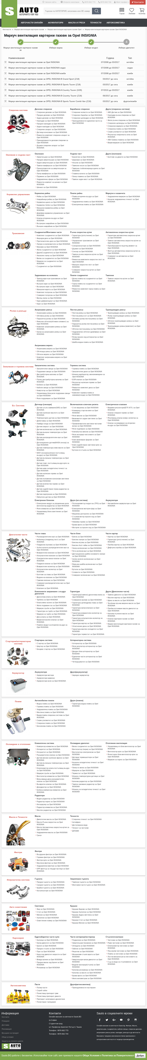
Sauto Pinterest (128, 1020)
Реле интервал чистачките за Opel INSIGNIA (86, 436)
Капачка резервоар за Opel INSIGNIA (87, 970)
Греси (39, 835)
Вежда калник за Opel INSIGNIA (49, 960)
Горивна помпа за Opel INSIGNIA (85, 369)
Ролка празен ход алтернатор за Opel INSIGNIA (87, 338)
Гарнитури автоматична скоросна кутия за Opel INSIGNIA (124, 236)
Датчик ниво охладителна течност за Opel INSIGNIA (52, 469)
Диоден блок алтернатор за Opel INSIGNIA (85, 652)
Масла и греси (76, 22)
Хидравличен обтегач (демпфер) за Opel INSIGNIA (89, 333)
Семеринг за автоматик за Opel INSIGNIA (120, 257)
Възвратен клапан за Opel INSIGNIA (51, 784)
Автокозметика (116, 22)
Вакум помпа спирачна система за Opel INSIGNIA (53, 716)
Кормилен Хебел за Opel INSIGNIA (51, 205)
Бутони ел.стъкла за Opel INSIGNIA (86, 450)
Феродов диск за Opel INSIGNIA (49, 238)
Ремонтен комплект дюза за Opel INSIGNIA (85, 389)
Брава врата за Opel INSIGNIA (84, 525)
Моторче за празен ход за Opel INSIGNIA (89, 528)
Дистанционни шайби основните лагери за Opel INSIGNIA (88, 555)
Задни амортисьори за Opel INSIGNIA (52, 163)
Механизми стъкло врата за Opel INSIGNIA (85, 955)
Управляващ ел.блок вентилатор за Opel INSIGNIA (124, 747)
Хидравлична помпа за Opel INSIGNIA (87, 202)
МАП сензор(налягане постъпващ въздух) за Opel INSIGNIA (51, 454)
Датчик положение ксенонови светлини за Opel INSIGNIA (53, 480)
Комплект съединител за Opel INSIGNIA (53, 235)
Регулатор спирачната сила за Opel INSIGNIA (122, 136)
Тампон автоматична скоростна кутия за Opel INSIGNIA (124, 242)
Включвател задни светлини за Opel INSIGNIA (87, 420)
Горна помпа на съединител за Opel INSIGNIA (87, 285)
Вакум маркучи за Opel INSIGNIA (121, 143)
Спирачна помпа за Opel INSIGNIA (122, 129)
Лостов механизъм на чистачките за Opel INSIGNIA (122, 958)
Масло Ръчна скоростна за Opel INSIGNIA (50, 823)
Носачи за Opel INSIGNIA (82, 163)
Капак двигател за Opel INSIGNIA (50, 943)
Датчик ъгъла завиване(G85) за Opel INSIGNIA (52, 409)
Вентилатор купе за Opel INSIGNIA (122, 752)
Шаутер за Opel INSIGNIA (47, 646)
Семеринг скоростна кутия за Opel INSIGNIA (86, 271)
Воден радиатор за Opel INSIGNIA (51, 799)
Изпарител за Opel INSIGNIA (48, 749)
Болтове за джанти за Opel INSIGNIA (123, 157)
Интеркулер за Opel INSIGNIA (49, 804)
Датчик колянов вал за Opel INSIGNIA (52, 429)
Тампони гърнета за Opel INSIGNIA (86, 882)
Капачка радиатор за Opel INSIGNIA (86, 781)
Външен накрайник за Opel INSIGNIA (52, 226)
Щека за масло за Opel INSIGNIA (121, 600)
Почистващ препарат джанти (49, 996)
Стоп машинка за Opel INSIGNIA (85, 408)
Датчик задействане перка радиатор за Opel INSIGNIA (53, 490)
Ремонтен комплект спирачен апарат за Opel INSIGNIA (53, 136)
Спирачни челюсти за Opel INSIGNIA (87, 112)
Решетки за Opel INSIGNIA (83, 952)
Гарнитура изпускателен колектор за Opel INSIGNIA (87, 619)
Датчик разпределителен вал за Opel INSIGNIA (52, 438)
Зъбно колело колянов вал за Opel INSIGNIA (86, 560)
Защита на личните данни (12, 1041)
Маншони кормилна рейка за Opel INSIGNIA (51, 209)
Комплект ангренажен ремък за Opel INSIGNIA (52, 328)
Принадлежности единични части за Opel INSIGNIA (87, 122)
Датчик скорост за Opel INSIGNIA (50, 427)
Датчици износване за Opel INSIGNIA (52, 132)
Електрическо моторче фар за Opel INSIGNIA (86, 510)
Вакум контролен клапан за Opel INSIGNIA (50, 621)
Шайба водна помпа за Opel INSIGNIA (87, 342)
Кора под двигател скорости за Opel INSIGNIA (51, 955)
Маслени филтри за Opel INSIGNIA (51, 863)
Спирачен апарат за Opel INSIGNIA (51, 129)
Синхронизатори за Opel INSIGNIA (86, 246)
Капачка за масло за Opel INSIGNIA (86, 973)
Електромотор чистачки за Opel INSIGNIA (121, 947)
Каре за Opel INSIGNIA (46, 304)
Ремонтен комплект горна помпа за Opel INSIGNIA (88, 290)
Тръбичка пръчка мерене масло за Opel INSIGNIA (124, 604)
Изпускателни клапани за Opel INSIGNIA (53, 556)
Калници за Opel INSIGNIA (47, 940)
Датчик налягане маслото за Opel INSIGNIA (50, 414)
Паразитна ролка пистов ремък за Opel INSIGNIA (88, 325)
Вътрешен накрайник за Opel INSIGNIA (53, 223)
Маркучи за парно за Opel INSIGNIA (122, 760)
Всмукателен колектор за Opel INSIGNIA (53, 567)
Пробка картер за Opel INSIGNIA (121, 545)
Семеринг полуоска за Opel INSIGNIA (52, 295)
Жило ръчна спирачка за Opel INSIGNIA (124, 120)
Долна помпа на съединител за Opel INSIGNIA (87, 280)
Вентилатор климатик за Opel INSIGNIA (53, 776)
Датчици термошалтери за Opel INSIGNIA (85, 758)
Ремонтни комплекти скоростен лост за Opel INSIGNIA (88, 261)
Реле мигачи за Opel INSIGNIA (84, 416)
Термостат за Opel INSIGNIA (83, 773)
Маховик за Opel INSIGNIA (47, 247)
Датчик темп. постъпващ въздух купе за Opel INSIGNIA (53, 464)
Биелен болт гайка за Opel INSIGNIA (87, 545)
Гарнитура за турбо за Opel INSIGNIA (52, 611)
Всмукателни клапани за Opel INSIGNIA (53, 553)
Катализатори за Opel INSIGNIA (50, 891)
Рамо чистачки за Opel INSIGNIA (121, 943)
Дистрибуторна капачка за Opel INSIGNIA (50, 375)
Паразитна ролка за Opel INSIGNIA (51, 319)
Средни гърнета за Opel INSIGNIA (50, 885)
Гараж (121, 13)
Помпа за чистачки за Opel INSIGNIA (122, 954)
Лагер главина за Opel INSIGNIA (85, 176)
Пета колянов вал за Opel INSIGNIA (86, 551)
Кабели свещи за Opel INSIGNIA (50, 388)
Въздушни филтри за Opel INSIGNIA (51, 854)
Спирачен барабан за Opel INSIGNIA (87, 115)
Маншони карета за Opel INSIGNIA (51, 289)
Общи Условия (91, 1055)
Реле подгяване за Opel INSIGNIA (85, 429)
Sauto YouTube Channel (121, 1020)
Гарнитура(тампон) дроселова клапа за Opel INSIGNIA (88, 596)
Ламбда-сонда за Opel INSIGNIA (50, 424)
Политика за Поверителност (118, 1055)
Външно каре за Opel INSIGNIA (49, 284)
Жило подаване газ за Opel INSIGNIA (52, 605)
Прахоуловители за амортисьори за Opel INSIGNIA (51, 169)
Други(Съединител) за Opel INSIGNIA (52, 253)
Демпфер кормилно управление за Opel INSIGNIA (53, 214)
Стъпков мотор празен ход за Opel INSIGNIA (86, 518)
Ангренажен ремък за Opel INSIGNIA (51, 313)
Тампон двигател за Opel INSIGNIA (122, 595)
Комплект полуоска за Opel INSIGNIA (52, 292)
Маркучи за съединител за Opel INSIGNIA (50, 262)
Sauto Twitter (107, 1020)
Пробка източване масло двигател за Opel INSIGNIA (123, 609)
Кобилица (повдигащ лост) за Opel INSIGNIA (51, 541)
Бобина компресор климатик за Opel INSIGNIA (51, 791)
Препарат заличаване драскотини (51, 999)
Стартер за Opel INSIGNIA (47, 643)
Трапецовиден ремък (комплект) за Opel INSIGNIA (124, 327)
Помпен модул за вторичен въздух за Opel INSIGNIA (52, 626)
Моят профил (121, 2)
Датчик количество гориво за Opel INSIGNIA (50, 485)
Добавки (75, 831)
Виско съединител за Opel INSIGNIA (87, 746)
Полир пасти (42, 988)
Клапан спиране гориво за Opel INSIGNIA (120, 414)
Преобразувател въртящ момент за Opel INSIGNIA (122, 247)
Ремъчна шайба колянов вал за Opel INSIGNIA (87, 565)
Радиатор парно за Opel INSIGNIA (51, 802)
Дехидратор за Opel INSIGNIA (49, 787)
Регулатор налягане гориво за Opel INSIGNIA (86, 383)
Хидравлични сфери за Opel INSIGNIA (52, 179)
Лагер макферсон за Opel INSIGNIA (51, 174)
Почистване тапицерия (46, 1002)
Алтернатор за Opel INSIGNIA (84, 643)
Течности (95, 22)
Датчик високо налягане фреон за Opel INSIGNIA (53, 759)
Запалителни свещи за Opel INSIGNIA (52, 369)
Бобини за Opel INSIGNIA (47, 385)
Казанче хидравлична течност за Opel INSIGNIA (123, 200)
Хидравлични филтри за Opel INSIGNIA (53, 866)
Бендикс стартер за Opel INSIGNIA (51, 649)
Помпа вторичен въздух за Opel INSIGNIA (85, 198)
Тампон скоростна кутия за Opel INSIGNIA (121, 280)
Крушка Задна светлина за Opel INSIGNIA (85, 916)
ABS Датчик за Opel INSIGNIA (119, 112)
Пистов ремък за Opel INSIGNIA (85, 313)
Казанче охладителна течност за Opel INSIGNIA (88, 763)
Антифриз (76, 822)
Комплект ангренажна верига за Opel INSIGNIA (52, 358)
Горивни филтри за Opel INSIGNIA (51, 857)
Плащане (5, 1021)
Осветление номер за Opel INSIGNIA (52, 921)
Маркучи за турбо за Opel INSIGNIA (51, 614)
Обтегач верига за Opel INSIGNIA (50, 354)
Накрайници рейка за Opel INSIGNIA (51, 199)
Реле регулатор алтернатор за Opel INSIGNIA (87, 647)
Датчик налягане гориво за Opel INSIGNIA (50, 475)
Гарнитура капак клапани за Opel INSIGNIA (85, 609)
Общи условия (7, 1037)
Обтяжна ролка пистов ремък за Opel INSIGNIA (87, 320)
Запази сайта (50, 2)
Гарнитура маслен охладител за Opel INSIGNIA (87, 630)
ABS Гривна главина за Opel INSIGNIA (123, 140)
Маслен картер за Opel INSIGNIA (121, 598)
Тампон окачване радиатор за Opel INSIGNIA (86, 785)
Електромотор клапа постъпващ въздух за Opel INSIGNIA (53, 769)
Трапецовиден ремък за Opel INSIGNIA (123, 313)
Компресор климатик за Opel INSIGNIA (52, 746)
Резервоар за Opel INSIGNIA (48, 968)
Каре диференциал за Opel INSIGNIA (52, 301)
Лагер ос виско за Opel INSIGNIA (85, 768)
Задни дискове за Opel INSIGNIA (50, 118)
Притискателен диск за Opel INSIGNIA (52, 241)
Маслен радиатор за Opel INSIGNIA (51, 810)
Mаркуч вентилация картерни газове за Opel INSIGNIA (124, 625)
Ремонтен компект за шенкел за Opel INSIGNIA (52, 183)
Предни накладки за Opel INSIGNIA (51, 124)
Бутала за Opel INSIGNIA (82, 569)
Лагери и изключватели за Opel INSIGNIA (53, 244)
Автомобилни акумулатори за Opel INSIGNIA (122, 504)
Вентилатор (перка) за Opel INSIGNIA (87, 749)
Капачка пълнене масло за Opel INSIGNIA (121, 615)
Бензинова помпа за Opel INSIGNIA (51, 726)
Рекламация (7, 1029)
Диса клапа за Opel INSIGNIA (48, 617)
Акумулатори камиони (46, 678)
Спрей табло (42, 991)
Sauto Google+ (114, 1020)
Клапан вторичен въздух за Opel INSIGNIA (50, 219)
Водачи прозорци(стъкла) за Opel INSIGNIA (86, 966)
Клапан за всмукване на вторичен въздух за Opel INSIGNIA (121, 424)
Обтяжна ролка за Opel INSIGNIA (50, 316)
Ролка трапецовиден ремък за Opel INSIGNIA (122, 317)
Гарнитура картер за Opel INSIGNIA (86, 623)
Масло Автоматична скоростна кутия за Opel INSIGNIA (53, 828)
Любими (132, 13)
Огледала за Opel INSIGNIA (83, 946)
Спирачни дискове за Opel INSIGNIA (51, 112)
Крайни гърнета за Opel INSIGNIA (50, 888)
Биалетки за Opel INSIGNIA (83, 157)
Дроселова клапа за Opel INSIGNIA (51, 597)
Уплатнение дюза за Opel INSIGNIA (86, 626)
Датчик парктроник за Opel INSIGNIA (51, 494)
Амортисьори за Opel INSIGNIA (49, 157)
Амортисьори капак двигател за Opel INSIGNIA (87, 961)
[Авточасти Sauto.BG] (21, 1046)
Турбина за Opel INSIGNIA (47, 600)
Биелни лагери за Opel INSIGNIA (85, 540)
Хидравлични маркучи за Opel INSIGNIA (124, 197)
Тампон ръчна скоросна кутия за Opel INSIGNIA (87, 255)
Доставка (5, 1025)
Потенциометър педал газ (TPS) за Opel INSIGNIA (88, 504)
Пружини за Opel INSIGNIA (47, 176)
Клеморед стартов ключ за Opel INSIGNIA (85, 412)
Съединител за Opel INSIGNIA (49, 266)
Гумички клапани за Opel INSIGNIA (51, 580)
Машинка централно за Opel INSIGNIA (88, 514)
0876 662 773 (89, 2)
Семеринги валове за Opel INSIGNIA (87, 600)
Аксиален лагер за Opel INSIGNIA (50, 256)
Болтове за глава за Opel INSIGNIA (51, 575)
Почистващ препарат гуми (47, 993)
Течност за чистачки (80, 828)
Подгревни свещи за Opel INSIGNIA (51, 372)
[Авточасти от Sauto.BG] (9, 14)
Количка (142, 13)
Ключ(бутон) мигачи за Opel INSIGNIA (87, 432)
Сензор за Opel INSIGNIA (82, 252)
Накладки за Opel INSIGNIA (48, 121)
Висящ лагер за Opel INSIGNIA (49, 298)
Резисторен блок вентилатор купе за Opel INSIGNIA (123, 755)
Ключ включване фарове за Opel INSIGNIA (85, 441)
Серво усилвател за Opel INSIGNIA (122, 132)
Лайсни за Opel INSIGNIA (82, 949)
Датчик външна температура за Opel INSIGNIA (52, 433)
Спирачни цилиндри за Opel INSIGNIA (87, 118)
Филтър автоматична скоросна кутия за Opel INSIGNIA (124, 252)
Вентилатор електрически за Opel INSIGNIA (86, 753)
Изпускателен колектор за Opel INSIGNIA (49, 570)
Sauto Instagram (136, 1020)
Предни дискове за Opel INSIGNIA (50, 115)
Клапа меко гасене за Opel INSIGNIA (51, 603)
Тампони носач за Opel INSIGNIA (85, 166)
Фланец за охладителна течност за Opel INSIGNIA (88, 790)
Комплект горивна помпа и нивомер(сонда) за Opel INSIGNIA (86, 394)
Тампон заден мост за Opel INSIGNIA (87, 179)
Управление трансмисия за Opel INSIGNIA (85, 242)
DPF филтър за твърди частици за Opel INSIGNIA (53, 870)
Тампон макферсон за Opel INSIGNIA (52, 166)
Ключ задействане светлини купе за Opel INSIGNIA (87, 446)
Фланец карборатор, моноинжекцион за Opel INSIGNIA (88, 375)
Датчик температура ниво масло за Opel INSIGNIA (53, 449)
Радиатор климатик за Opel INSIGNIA (52, 807)
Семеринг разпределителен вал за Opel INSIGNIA (53, 584)
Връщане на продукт (10, 1033)
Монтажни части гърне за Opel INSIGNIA (88, 885)
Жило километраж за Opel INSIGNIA (86, 978)
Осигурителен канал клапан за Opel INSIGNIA (51, 560)
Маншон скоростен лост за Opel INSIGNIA (85, 266)
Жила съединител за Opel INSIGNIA (51, 250)
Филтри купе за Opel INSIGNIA (49, 860)
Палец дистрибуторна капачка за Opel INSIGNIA (52, 381)
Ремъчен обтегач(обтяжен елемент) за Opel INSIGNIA (53, 323)
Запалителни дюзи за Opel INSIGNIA (87, 372)
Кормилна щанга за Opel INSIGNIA (51, 202)
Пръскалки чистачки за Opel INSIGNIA (123, 951)
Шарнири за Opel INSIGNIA (83, 160)
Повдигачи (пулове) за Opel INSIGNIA (52, 545)
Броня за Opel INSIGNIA (46, 946)
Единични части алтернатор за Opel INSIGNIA (87, 658)
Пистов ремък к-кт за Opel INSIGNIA (86, 316)
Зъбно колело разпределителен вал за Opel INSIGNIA (53, 549)
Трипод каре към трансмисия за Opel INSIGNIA (52, 280)
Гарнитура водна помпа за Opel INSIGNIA (85, 705)
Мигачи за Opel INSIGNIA (47, 915)
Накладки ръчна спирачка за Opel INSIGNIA (121, 116)
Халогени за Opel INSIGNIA (48, 918)
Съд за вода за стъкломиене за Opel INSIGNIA (123, 963)
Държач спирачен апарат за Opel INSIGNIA (50, 147)
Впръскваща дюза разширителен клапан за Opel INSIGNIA (50, 780)
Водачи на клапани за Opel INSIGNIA (52, 577)
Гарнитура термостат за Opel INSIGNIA (88, 634)
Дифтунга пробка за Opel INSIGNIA (122, 548)
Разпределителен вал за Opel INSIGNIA (53, 537)
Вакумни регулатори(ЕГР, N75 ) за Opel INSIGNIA (124, 409)
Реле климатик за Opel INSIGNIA (50, 509)
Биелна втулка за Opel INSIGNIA (85, 542)
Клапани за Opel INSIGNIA (47, 588)
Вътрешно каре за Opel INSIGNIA (50, 287)
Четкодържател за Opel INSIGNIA (85, 662)
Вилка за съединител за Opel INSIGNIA (53, 258)
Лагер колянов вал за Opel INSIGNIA (87, 548)
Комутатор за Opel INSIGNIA (48, 390)
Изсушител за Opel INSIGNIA (48, 752)
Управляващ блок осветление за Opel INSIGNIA (52, 513)
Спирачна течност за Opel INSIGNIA (87, 819)
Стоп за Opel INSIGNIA (46, 912)
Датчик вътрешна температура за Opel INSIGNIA (53, 459)
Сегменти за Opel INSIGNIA (83, 572)
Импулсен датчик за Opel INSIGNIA (51, 497)
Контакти (139, 2)
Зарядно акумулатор (80, 675)
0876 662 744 (105, 2)
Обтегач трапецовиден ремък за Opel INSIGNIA (123, 322)
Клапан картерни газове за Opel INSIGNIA (121, 620)
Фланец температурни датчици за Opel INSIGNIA (88, 777)
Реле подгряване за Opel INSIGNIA (51, 399)
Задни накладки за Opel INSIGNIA (50, 127)
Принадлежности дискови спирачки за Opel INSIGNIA (52, 141)
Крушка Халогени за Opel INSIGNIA (86, 912)
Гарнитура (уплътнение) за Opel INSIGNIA (85, 236)
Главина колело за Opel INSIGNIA (85, 174)
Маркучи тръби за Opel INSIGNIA (50, 608)
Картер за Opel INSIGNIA (118, 537)
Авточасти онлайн (32, 22)
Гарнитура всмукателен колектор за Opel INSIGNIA (87, 614)
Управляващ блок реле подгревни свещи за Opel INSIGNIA (53, 394)
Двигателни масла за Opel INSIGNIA (51, 819)
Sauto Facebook (100, 1020)
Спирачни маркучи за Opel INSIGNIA (122, 126)
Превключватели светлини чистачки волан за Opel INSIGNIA (87, 425)
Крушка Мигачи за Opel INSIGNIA (85, 923)
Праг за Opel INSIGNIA (46, 952)
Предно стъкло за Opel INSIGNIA (50, 949)
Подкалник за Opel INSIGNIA (83, 940)
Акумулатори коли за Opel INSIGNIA (51, 681)
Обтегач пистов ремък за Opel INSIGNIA (88, 329)
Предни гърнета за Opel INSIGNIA (50, 882)
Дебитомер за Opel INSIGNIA (48, 421)
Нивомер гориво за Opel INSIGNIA (86, 522)
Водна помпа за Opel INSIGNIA (49, 704)
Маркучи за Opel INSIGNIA (82, 771)
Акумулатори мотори (45, 675)
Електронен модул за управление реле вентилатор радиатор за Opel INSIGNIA (53, 504)
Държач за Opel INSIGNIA (82, 249)
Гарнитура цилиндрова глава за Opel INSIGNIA (87, 604)
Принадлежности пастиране (84, 988)
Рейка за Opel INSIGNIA (46, 197)
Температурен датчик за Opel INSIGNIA (53, 418)
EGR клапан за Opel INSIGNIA (84, 380)
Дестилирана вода (79, 825)
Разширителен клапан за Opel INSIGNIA (53, 755)
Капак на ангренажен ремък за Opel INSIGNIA (51, 333)
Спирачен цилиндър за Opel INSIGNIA (123, 123)
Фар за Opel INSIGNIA (45, 909)
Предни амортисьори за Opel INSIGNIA (53, 160)
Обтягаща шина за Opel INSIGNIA (50, 352)
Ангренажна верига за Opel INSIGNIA (52, 349)
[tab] (73, 62)
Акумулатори (55, 22)
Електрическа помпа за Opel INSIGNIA (87, 205)
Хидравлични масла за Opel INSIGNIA (52, 833)
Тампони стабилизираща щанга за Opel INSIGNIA (88, 169)
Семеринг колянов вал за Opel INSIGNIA (88, 575)
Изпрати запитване (71, 2)
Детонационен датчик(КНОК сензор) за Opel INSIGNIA (53, 444)
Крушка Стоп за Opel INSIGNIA (84, 920)
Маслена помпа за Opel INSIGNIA (50, 712)
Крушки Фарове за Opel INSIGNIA (85, 909)
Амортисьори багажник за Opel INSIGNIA (88, 943)
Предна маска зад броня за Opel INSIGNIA (50, 963)
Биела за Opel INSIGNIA (82, 537)
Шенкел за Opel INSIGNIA (47, 187)
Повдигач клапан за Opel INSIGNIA (51, 564)
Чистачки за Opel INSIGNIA (118, 940)
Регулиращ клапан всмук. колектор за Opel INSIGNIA (123, 419)
